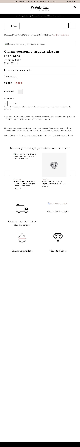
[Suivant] (73, 25)
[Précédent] (66, 25)
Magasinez (10, 35)
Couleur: (9, 91)
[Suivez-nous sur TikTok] (75, 2)
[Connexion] (71, 8)
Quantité (9, 99)
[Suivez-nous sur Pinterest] (72, 2)
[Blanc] (20, 91)
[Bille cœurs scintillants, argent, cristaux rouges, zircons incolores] (26, 171)
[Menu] (5, 8)
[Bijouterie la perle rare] (40, 8)
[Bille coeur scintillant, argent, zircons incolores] (54, 170)
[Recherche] (9, 8)
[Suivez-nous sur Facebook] (67, 2)
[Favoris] (16, 174)
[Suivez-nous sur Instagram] (70, 2)
